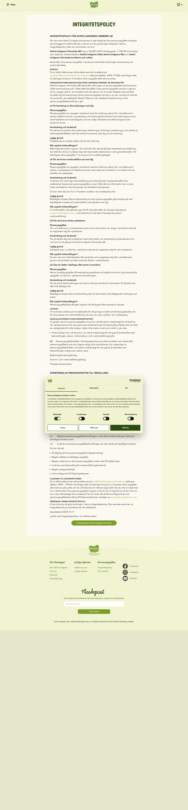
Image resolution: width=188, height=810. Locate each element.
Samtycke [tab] (61, 388)
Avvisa (62, 428)
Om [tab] (126, 388)
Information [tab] (94, 388)
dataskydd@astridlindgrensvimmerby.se (70, 75)
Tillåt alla (125, 428)
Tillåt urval (94, 428)
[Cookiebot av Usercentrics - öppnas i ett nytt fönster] (131, 380)
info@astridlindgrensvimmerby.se (109, 481)
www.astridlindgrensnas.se (63, 213)
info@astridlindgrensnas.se (80, 621)
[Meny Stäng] (8, 4)
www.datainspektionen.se (123, 497)
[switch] (82, 418)
